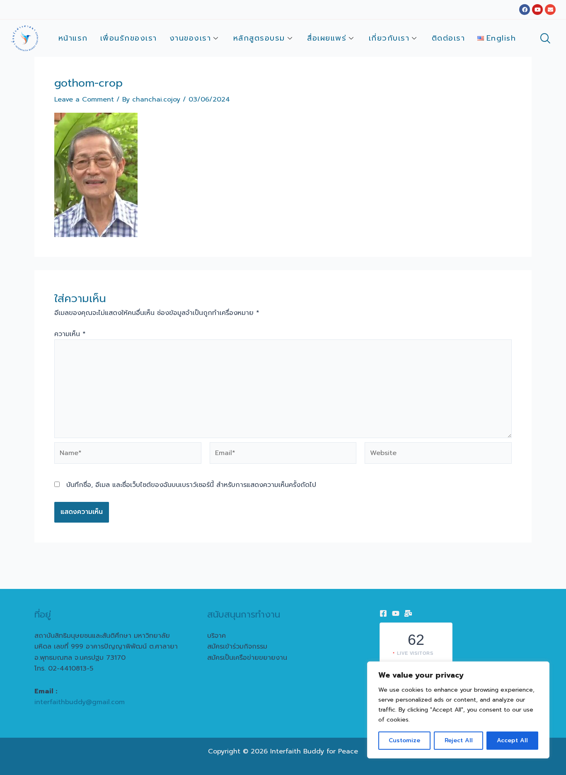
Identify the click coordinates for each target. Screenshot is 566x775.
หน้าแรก (73, 38)
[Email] (408, 613)
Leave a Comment (84, 99)
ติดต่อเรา (448, 38)
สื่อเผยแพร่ (326, 38)
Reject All (459, 740)
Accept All (512, 740)
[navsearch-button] (545, 39)
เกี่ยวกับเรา (389, 38)
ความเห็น (70, 334)
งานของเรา (190, 38)
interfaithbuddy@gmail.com (79, 702)
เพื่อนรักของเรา (128, 38)
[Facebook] (383, 613)
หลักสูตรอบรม (259, 38)
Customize (404, 740)
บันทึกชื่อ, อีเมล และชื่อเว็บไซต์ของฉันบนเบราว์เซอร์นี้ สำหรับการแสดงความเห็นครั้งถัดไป (191, 485)
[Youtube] (395, 613)
